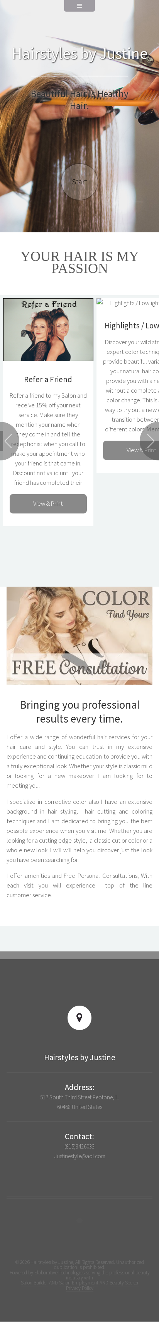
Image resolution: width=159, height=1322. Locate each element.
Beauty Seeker (124, 1282)
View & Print (48, 504)
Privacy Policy (79, 1288)
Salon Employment (78, 1282)
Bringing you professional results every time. (80, 711)
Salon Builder (34, 1282)
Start (79, 182)
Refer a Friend (48, 379)
